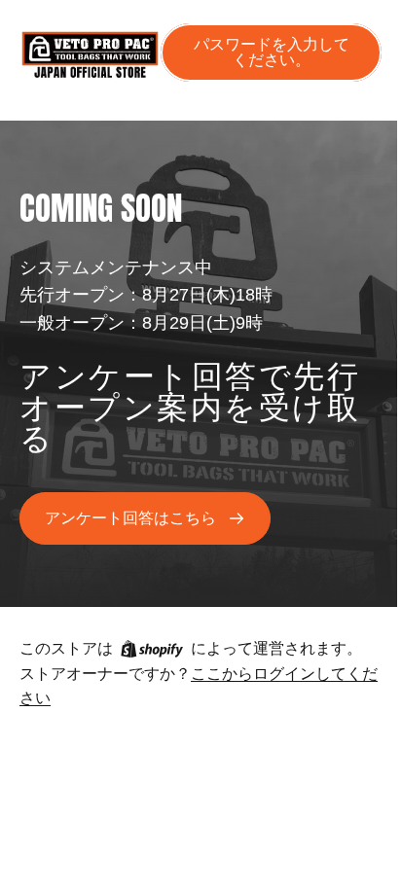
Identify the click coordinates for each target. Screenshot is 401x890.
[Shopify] (152, 649)
